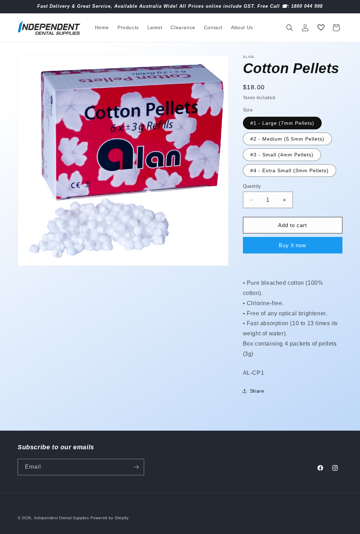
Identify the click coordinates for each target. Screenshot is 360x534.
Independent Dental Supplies (61, 518)
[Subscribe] (136, 467)
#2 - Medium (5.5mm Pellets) (287, 139)
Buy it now (292, 245)
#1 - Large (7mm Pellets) (282, 123)
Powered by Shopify (109, 518)
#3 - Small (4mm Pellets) (282, 154)
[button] (289, 28)
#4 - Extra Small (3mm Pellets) (289, 170)
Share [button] (257, 391)
